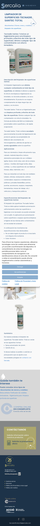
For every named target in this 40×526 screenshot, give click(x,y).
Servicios (9, 483)
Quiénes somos (10, 481)
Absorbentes (9, 25)
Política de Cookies (12, 487)
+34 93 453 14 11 (30, 5)
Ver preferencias (20, 272)
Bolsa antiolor (5, 393)
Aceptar (20, 277)
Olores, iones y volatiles (23, 25)
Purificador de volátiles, (18, 393)
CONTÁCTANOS (16, 429)
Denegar (20, 267)
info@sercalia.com (10, 471)
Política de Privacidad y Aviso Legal (17, 485)
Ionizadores (4, 395)
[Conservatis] (10, 504)
